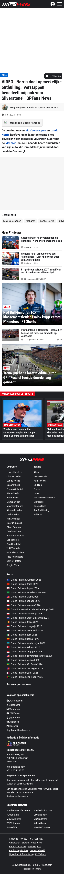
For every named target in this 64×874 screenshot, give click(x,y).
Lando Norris (47, 220)
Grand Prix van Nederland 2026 (27, 630)
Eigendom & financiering (21, 854)
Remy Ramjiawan (18, 107)
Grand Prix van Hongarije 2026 (26, 626)
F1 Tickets (40, 854)
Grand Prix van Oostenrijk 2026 (27, 613)
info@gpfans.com (16, 766)
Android (32, 846)
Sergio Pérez (13, 565)
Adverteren (14, 842)
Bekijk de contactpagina (17, 796)
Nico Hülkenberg (15, 556)
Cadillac (38, 485)
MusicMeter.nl (41, 819)
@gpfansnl (14, 709)
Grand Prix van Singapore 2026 (27, 651)
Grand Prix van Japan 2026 (25, 588)
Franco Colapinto (15, 489)
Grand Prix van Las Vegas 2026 (27, 668)
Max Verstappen (35, 130)
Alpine (37, 472)
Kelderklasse (40, 823)
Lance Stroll (13, 540)
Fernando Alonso (15, 535)
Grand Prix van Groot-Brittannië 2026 (30, 618)
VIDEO (4, 75)
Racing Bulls (40, 506)
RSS (31, 838)
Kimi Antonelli (13, 518)
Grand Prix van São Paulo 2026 (27, 664)
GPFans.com (40, 814)
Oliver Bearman (14, 527)
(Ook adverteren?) (24, 684)
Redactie (13, 838)
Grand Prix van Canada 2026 (25, 601)
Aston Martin (40, 476)
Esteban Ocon (14, 531)
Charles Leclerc (14, 476)
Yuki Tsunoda (13, 548)
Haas (36, 493)
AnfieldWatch (13, 827)
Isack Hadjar (13, 497)
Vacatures (36, 842)
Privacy (23, 838)
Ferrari (37, 489)
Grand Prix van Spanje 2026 (25, 639)
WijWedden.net (14, 823)
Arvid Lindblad (14, 544)
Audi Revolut (40, 480)
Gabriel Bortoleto (15, 552)
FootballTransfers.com (18, 810)
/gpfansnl (14, 721)
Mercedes (38, 502)
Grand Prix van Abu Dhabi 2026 (27, 677)
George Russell (14, 523)
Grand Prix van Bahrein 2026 (25, 647)
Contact (38, 838)
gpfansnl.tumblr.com (19, 730)
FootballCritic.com (43, 810)
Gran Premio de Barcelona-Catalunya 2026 (32, 609)
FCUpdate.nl (13, 814)
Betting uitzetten (17, 846)
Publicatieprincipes (18, 850)
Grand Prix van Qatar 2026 (24, 672)
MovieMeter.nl (14, 819)
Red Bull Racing (41, 510)
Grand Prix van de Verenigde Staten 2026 (32, 656)
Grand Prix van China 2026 (24, 584)
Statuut (26, 842)
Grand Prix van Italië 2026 (24, 634)
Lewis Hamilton (14, 472)
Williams (38, 514)
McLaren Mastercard (44, 497)
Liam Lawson (13, 502)
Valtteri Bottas (14, 561)
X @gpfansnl (13, 705)
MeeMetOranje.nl (42, 827)
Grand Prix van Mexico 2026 (25, 660)
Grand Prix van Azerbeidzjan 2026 (28, 643)
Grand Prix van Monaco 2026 (26, 605)
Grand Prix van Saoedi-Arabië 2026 (28, 592)
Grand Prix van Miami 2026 (24, 596)
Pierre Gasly (13, 493)
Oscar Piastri (13, 485)
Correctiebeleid (37, 850)
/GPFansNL (15, 713)
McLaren (10, 143)
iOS (39, 846)
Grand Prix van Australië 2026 (26, 579)
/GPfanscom (15, 700)
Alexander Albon (15, 510)
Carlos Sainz (13, 514)
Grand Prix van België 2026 (24, 622)
